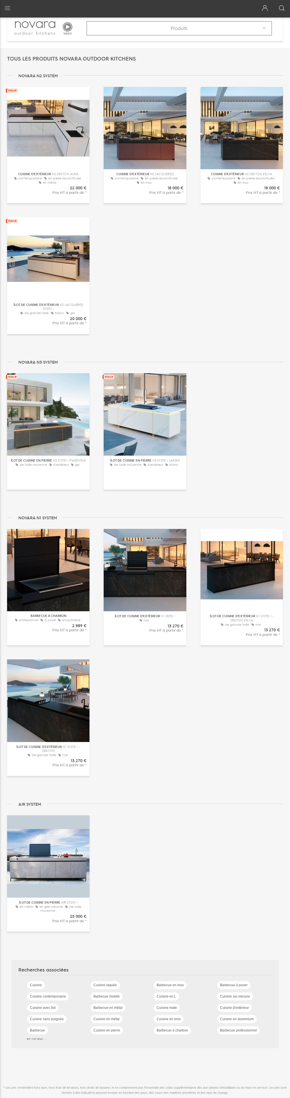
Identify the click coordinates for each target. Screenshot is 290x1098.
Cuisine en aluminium (237, 1019)
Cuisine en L (166, 996)
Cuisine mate (167, 1008)
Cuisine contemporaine (48, 996)
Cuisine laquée (105, 985)
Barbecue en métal (108, 1008)
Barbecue (37, 1030)
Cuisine (36, 985)
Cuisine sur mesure (235, 996)
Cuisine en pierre (106, 1030)
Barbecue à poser (234, 985)
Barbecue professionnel (238, 1030)
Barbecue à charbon (172, 1030)
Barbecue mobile (106, 996)
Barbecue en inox (170, 985)
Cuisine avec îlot (43, 1008)
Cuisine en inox (169, 1019)
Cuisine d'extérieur (234, 1008)
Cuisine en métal (106, 1019)
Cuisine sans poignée (47, 1019)
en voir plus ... (36, 1038)
